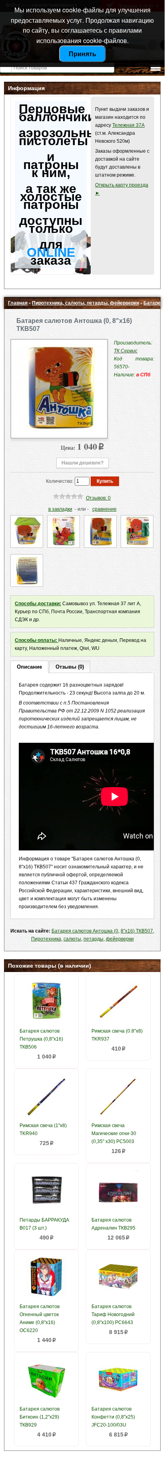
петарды (93, 939)
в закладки (60, 509)
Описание (29, 667)
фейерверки (120, 939)
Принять (82, 53)
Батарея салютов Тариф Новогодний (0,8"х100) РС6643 (113, 1314)
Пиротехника (46, 939)
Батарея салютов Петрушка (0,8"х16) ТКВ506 (41, 1039)
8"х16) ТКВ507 (137, 931)
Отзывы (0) (70, 667)
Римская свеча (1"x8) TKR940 (43, 1129)
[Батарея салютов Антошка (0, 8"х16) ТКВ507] (59, 430)
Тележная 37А (128, 125)
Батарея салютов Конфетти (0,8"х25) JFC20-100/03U (113, 1417)
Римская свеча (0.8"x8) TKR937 (117, 1035)
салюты (72, 939)
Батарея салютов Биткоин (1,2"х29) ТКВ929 (40, 1417)
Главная (18, 303)
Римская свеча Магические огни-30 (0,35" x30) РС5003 (113, 1133)
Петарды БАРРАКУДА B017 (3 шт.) (44, 1224)
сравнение (104, 509)
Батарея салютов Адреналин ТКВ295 (113, 1224)
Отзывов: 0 (98, 498)
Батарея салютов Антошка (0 (85, 931)
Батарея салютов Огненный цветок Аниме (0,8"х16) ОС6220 (40, 1318)
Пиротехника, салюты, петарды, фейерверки (85, 303)
